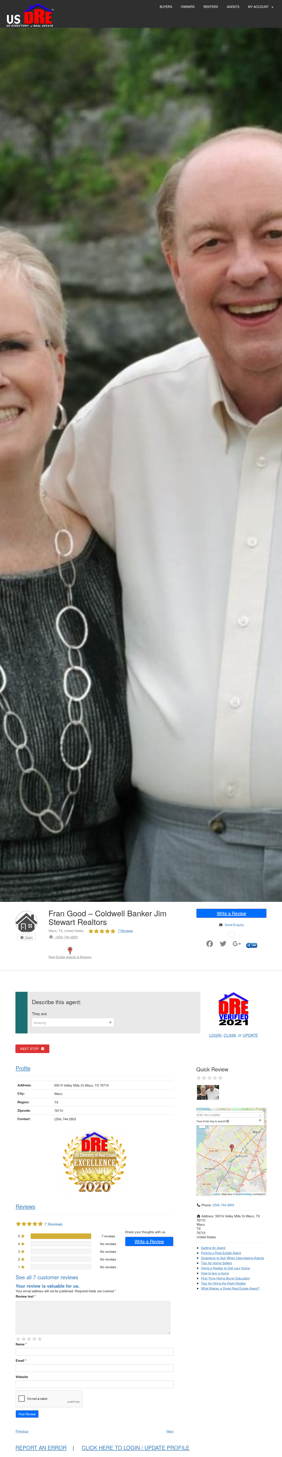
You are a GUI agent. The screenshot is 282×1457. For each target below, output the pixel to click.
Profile (23, 1068)
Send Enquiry (234, 924)
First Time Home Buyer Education (225, 1278)
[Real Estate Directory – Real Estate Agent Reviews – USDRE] (30, 15)
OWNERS (188, 6)
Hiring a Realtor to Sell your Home (225, 1268)
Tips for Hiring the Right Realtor (223, 1283)
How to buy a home (215, 1273)
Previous (22, 1431)
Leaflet (216, 1194)
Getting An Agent (213, 1247)
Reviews (25, 1206)
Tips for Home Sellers (216, 1263)
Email (21, 1360)
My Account (259, 6)
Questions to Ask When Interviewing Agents (232, 1257)
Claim (28, 937)
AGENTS (233, 6)
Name (21, 1344)
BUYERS (166, 6)
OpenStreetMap (243, 1194)
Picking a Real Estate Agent (221, 1252)
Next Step (30, 1048)
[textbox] (73, 1022)
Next (170, 1431)
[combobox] (73, 1022)
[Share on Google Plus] (237, 944)
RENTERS (210, 6)
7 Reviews (125, 930)
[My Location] (227, 1121)
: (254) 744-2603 (65, 937)
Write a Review (231, 913)
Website (22, 1376)
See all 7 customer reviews (47, 1277)
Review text (26, 1296)
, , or (233, 1035)
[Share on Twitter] (223, 944)
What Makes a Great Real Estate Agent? (230, 1288)
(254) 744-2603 (223, 1205)
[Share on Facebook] (210, 944)
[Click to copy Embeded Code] (251, 944)
